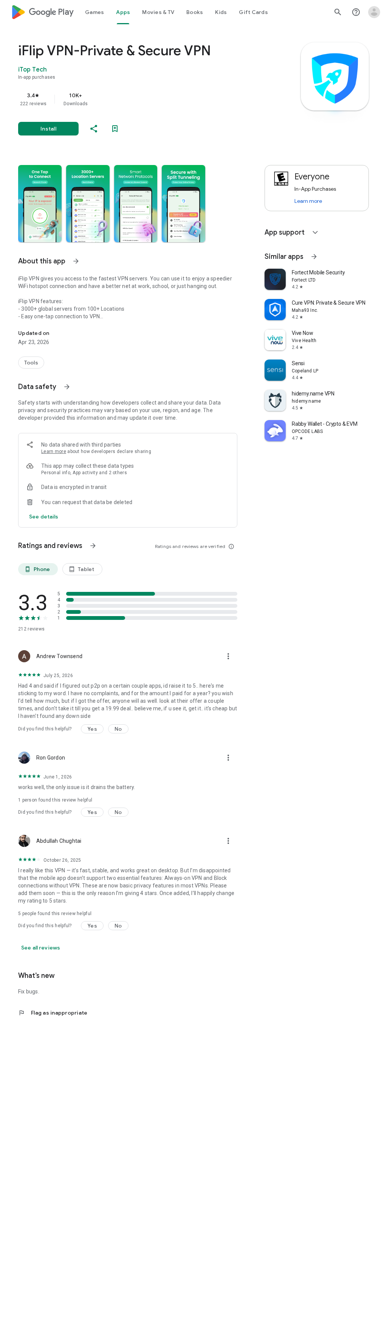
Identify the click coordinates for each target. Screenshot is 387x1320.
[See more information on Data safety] (67, 387)
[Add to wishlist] (115, 129)
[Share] (94, 129)
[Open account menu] (374, 12)
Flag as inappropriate (52, 1012)
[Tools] (31, 362)
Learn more (53, 451)
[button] (40, 203)
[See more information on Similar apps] (314, 257)
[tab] (94, 12)
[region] (138, 99)
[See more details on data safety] (44, 516)
